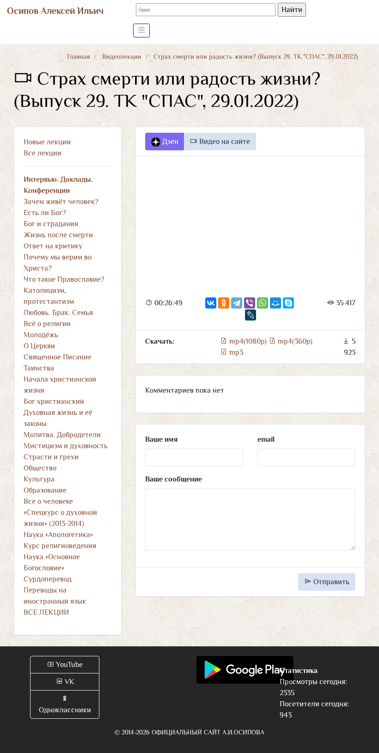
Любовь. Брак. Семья (58, 313)
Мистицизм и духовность (66, 446)
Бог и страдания (51, 224)
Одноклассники (65, 710)
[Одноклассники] (223, 303)
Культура (39, 479)
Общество (40, 468)
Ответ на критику (53, 246)
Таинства (39, 368)
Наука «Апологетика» (58, 535)
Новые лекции (47, 142)
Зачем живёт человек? (61, 202)
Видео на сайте (223, 141)
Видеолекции (121, 56)
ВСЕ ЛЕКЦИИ (46, 612)
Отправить (330, 582)
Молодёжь (41, 335)
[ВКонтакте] (210, 303)
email (266, 439)
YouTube (68, 664)
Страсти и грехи (51, 457)
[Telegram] (236, 303)
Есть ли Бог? (45, 213)
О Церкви (39, 346)
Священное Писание (58, 357)
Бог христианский (54, 401)
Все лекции (42, 153)
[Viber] (249, 303)
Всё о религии (47, 324)
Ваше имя (161, 439)
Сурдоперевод (48, 579)
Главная (78, 56)
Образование (45, 490)
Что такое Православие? (64, 279)
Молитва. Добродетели (62, 435)
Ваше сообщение (173, 479)
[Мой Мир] (275, 303)
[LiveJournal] (250, 315)
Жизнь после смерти (58, 235)
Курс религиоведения (60, 546)
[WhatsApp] (262, 303)
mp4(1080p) (248, 341)
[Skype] (288, 303)
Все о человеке (48, 501)
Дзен (169, 141)
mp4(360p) (294, 341)
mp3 (235, 352)
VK (68, 682)
